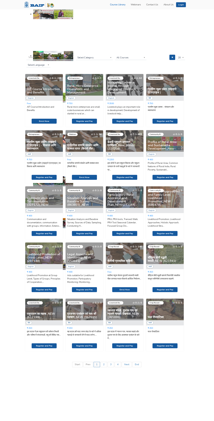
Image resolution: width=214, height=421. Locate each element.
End (137, 364)
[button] (181, 4)
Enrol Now (44, 121)
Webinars (136, 4)
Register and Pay (84, 121)
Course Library (117, 4)
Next (126, 364)
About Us (169, 4)
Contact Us (152, 4)
